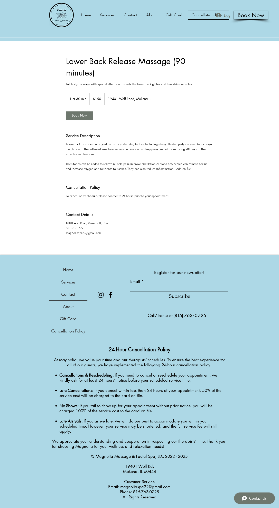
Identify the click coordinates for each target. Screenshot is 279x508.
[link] (79, 115)
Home (68, 269)
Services (68, 282)
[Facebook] (111, 295)
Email (135, 281)
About (68, 306)
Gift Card (68, 318)
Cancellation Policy (68, 331)
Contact (68, 294)
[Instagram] (101, 295)
